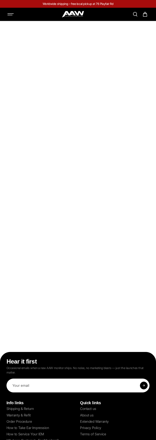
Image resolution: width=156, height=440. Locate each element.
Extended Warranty (94, 421)
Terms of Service (93, 434)
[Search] (135, 14)
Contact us (88, 409)
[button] (145, 14)
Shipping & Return (20, 409)
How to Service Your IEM (25, 434)
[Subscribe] (144, 385)
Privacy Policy (90, 428)
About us (87, 415)
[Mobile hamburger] (10, 14)
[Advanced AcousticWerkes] (73, 14)
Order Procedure (19, 421)
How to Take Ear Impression (27, 428)
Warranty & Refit (18, 415)
